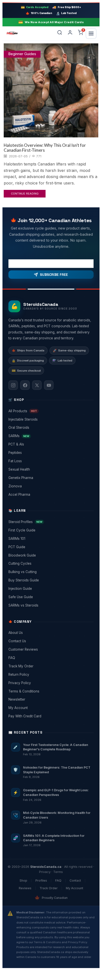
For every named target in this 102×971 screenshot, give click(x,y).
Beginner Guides (22, 54)
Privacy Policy (50, 683)
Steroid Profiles (50, 522)
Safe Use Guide (50, 597)
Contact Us (50, 641)
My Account (50, 708)
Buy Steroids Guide (50, 580)
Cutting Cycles (50, 563)
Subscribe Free (54, 274)
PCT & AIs (50, 444)
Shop (23, 880)
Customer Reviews (50, 649)
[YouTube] (48, 385)
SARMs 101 (50, 539)
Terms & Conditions (50, 691)
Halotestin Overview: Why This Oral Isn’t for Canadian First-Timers (45, 148)
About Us (50, 633)
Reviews (25, 888)
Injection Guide (50, 589)
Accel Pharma (50, 494)
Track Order (49, 888)
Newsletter (50, 699)
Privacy (45, 872)
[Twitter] (37, 385)
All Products (50, 411)
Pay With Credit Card (50, 716)
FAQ (50, 658)
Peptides (50, 453)
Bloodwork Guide (50, 555)
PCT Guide (50, 547)
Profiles (41, 880)
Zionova (50, 486)
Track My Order (50, 666)
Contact (75, 880)
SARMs (50, 436)
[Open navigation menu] (91, 33)
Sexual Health (50, 469)
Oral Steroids (50, 427)
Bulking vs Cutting (50, 572)
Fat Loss (50, 461)
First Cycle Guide (50, 530)
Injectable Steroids (50, 419)
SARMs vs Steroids (50, 605)
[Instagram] (13, 385)
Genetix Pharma (50, 478)
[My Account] (70, 33)
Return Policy (50, 674)
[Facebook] (25, 385)
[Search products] (59, 33)
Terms (58, 872)
